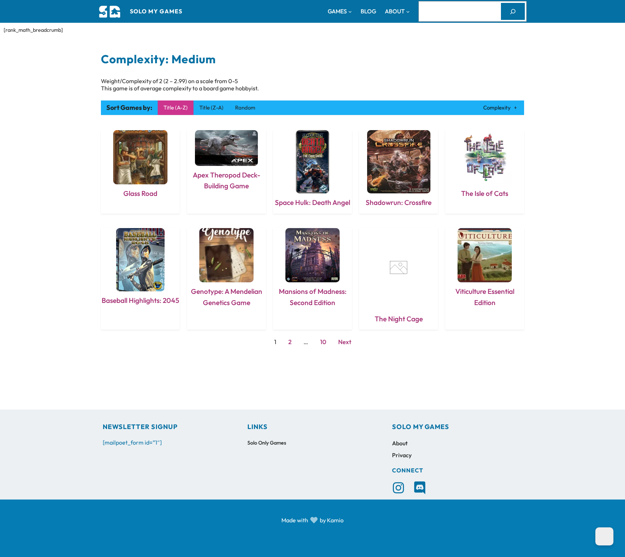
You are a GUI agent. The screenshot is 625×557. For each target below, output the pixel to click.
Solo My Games (156, 11)
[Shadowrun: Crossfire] (398, 172)
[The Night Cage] (398, 279)
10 (323, 342)
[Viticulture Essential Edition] (484, 279)
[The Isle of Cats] (484, 172)
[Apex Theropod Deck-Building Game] (226, 172)
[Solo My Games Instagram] (398, 487)
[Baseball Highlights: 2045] (140, 279)
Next (344, 342)
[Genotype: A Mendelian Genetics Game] (226, 279)
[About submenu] (408, 11)
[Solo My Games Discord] (419, 487)
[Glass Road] (140, 172)
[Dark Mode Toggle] (604, 536)
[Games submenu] (350, 11)
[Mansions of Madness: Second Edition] (312, 279)
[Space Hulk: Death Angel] (312, 172)
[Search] (513, 11)
